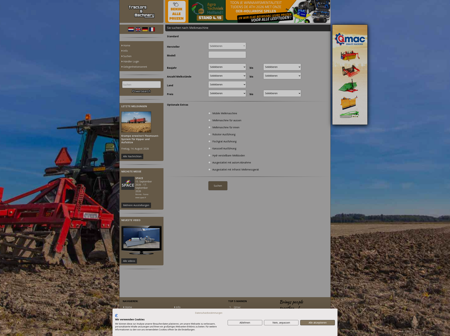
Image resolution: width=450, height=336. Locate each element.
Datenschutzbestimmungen (208, 312)
